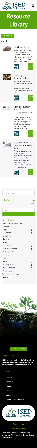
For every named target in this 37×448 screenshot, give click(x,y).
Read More (30, 66)
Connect (9, 377)
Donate (8, 395)
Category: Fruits (7, 36)
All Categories (9, 219)
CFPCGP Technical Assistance (16, 400)
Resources (9, 381)
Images (8, 386)
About (8, 390)
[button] (33, 5)
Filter (18, 214)
